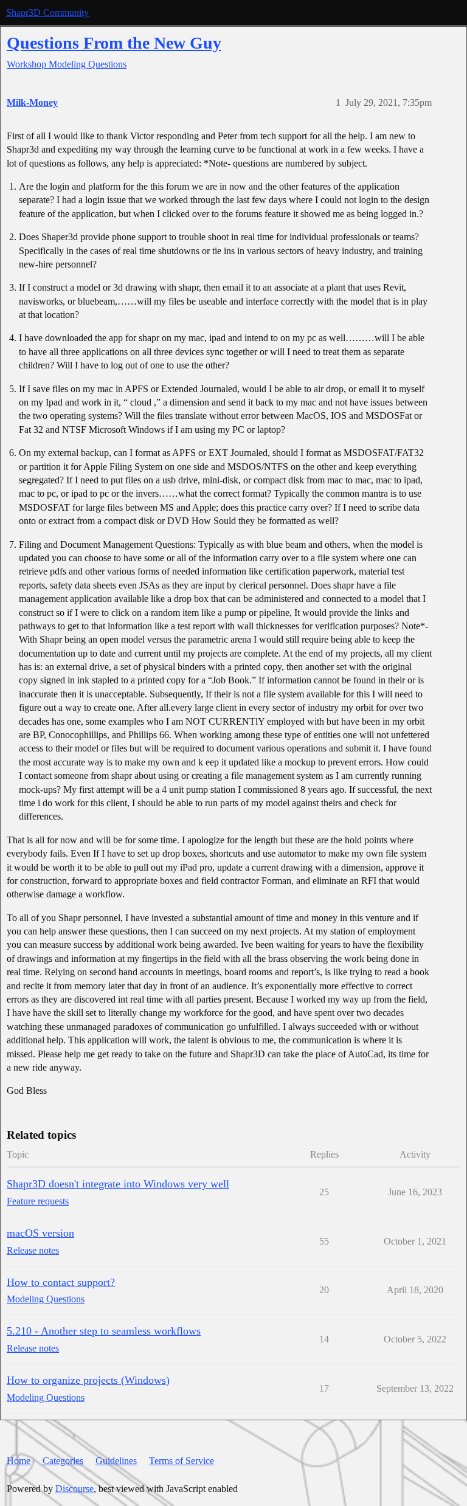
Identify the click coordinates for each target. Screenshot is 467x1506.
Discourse (74, 1489)
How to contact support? (61, 1282)
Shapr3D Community (47, 12)
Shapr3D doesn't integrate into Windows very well (118, 1184)
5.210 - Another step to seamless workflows (104, 1331)
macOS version (40, 1233)
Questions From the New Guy (114, 42)
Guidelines (116, 1461)
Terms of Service (181, 1461)
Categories (63, 1461)
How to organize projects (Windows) (88, 1380)
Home (18, 1461)
